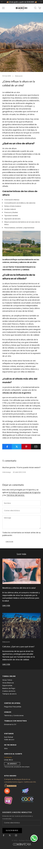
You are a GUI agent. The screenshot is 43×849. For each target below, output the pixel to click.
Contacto (8, 757)
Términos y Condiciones (14, 715)
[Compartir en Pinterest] (26, 446)
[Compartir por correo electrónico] (36, 446)
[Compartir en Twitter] (16, 446)
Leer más (6, 605)
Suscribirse (12, 830)
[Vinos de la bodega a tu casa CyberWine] (13, 800)
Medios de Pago (8, 688)
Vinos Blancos (8, 683)
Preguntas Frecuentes (12, 707)
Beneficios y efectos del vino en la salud (18, 588)
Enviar (9, 542)
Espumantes (7, 685)
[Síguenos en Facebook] (3, 835)
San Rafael (8, 737)
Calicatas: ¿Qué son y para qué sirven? (18, 646)
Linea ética (8, 760)
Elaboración (19, 76)
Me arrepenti (12, 764)
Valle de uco (9, 740)
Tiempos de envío (9, 694)
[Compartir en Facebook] (7, 446)
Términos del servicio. (16, 495)
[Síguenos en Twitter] (10, 835)
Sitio (6, 748)
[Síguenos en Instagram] (16, 835)
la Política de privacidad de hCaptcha (24, 492)
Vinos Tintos (7, 680)
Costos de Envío (8, 691)
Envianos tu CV (10, 724)
